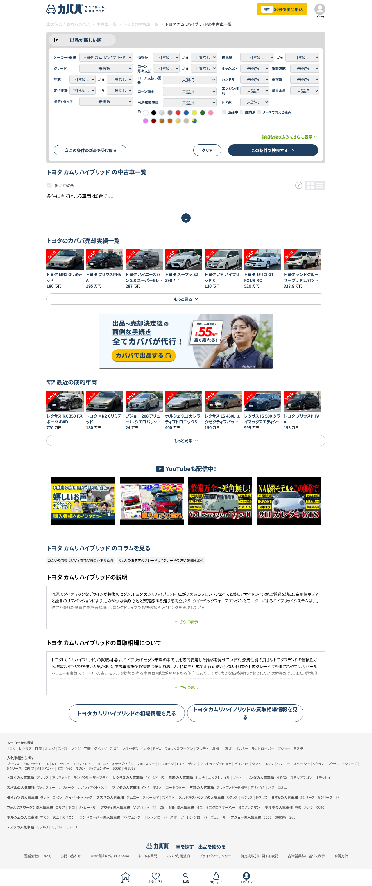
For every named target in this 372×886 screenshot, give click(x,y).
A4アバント (45, 768)
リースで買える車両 (276, 112)
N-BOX (103, 763)
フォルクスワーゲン (179, 748)
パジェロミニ (277, 787)
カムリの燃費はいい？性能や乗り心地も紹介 (81, 560)
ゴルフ (29, 768)
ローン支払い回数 (149, 80)
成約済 (250, 112)
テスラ (298, 748)
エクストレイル (83, 763)
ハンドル (228, 79)
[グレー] (170, 112)
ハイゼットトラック (78, 797)
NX (54, 763)
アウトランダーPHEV (215, 763)
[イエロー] (194, 112)
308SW (280, 817)
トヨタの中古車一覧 (141, 24)
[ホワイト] (145, 112)
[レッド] (178, 112)
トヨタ (11, 748)
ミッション (229, 68)
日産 (38, 748)
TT (154, 807)
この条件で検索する (269, 150)
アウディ (202, 748)
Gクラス (333, 763)
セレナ (64, 763)
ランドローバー (263, 748)
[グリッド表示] (310, 185)
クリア (207, 150)
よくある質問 (147, 856)
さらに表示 (188, 621)
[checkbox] (224, 112)
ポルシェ (242, 748)
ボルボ (227, 748)
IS (162, 777)
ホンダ (50, 748)
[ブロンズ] (161, 120)
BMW (157, 748)
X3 (338, 797)
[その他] (194, 120)
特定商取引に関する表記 (259, 856)
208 (292, 817)
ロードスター (175, 787)
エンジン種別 (230, 90)
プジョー (284, 748)
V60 (69, 768)
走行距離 (61, 90)
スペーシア (302, 763)
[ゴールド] (178, 120)
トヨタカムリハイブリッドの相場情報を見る (126, 713)
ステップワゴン (122, 763)
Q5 (162, 807)
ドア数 (227, 102)
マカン (80, 768)
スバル (63, 748)
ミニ (60, 768)
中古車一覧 (106, 24)
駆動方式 (279, 68)
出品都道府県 (147, 102)
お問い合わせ (70, 856)
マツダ (76, 748)
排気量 (227, 57)
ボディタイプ (63, 101)
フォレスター (146, 763)
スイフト (168, 797)
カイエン (68, 817)
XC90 (320, 807)
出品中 (233, 112)
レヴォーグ (166, 763)
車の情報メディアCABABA (109, 856)
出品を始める (212, 846)
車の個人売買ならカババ (68, 24)
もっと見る (183, 299)
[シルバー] (161, 112)
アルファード (32, 763)
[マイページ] (320, 9)
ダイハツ (100, 748)
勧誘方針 (341, 856)
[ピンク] (210, 112)
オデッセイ (323, 777)
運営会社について (37, 856)
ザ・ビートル (87, 807)
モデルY (56, 826)
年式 (57, 79)
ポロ (71, 807)
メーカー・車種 (65, 57)
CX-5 (181, 763)
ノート (237, 777)
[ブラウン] (170, 120)
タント (256, 763)
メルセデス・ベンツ (136, 748)
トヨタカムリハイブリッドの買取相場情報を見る (245, 713)
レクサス (25, 748)
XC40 (308, 807)
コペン (269, 763)
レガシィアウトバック (92, 787)
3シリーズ (349, 763)
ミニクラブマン (249, 807)
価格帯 (142, 57)
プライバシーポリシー (215, 856)
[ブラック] (153, 112)
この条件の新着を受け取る (93, 150)
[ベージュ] (186, 120)
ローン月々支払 (144, 68)
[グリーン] (202, 112)
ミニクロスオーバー (220, 807)
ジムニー (283, 763)
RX (46, 763)
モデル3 (130, 768)
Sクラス (318, 763)
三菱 (87, 748)
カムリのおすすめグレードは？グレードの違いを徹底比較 (160, 560)
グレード (60, 68)
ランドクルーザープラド (91, 777)
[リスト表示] (319, 185)
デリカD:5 (241, 763)
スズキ (114, 748)
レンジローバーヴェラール (206, 817)
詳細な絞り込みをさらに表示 (287, 137)
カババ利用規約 (178, 856)
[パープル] (145, 120)
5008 (117, 768)
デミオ (192, 763)
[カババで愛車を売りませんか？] (186, 341)
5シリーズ (14, 768)
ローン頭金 (145, 91)
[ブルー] (186, 112)
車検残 (277, 79)
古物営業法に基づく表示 (306, 856)
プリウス (13, 763)
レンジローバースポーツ (165, 817)
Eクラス (261, 797)
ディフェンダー (99, 768)
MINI (215, 748)
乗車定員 (279, 90)
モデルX (71, 826)
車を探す (185, 846)
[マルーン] (153, 120)
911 (56, 817)
